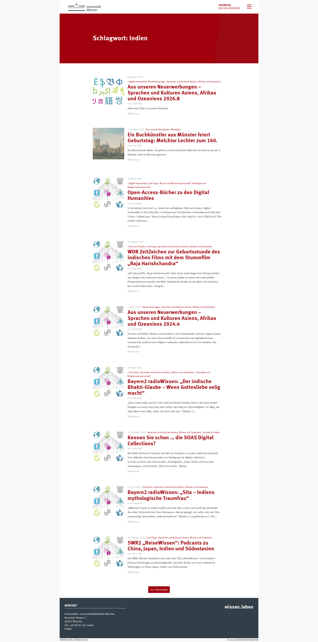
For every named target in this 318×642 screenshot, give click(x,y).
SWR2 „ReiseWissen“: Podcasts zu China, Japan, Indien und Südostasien (171, 546)
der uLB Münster (229, 8)
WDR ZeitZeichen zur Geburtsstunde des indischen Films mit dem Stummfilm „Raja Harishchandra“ (174, 257)
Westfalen (176, 129)
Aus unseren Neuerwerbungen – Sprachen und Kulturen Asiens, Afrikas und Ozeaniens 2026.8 (172, 93)
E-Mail (68, 629)
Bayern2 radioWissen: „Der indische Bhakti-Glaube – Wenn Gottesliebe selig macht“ (174, 387)
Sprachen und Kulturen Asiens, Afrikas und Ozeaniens (194, 82)
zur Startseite (159, 589)
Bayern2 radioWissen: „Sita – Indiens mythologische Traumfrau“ (171, 495)
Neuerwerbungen (156, 82)
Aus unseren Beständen (158, 129)
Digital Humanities (138, 82)
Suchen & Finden (211, 432)
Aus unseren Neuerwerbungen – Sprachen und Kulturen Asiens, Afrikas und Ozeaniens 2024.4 (172, 318)
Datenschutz (81, 640)
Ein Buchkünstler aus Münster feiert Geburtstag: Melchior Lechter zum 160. (172, 138)
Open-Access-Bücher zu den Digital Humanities (168, 195)
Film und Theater (137, 246)
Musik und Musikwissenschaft (175, 183)
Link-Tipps (153, 183)
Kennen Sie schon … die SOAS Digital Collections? (170, 440)
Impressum (66, 640)
